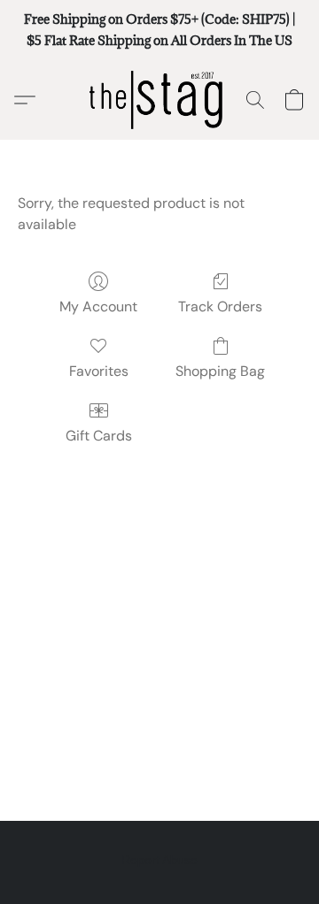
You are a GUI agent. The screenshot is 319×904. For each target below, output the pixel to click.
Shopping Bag (220, 371)
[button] (159, 100)
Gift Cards (99, 435)
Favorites (98, 371)
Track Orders (220, 306)
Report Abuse (159, 860)
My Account (98, 306)
